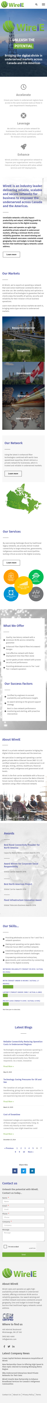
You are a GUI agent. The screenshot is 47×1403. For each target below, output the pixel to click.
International (23, 418)
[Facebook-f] (4, 1347)
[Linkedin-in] (13, 1347)
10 (24, 1152)
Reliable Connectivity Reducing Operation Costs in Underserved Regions (22, 1043)
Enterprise (24, 395)
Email (5, 1206)
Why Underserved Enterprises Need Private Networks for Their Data (20, 1374)
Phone (5, 1214)
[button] (36, 4)
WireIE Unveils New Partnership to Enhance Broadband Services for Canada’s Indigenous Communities (21, 1381)
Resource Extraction (23, 327)
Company (6, 1222)
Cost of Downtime (11, 1114)
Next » (30, 1152)
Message (5, 1230)
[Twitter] (9, 1347)
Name (5, 1198)
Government (23, 373)
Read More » (8, 1066)
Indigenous (23, 350)
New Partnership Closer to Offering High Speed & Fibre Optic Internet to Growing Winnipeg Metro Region (22, 1366)
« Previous (9, 1148)
